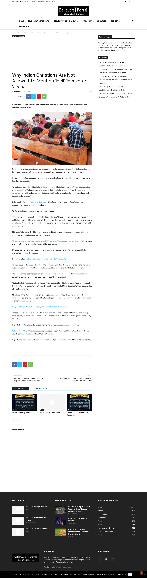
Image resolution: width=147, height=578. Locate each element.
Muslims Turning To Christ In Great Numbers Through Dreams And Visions (79, 509)
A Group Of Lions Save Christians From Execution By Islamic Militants (79, 531)
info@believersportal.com (63, 567)
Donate (54, 1)
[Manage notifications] (141, 573)
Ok (130, 574)
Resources (101, 21)
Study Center (87, 21)
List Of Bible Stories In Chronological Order (115, 93)
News (33, 1)
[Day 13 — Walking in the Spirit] (52, 402)
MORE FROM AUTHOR (39, 389)
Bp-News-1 (17, 91)
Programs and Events (43, 1)
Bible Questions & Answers (66, 21)
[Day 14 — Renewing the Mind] (24, 402)
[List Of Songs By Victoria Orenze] (60, 521)
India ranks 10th (18, 331)
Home (21, 21)
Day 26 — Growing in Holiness (36, 507)
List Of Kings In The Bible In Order (112, 90)
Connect (23, 26)
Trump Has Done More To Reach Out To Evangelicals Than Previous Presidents (27, 379)
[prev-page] (13, 419)
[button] (132, 21)
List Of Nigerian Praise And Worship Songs (115, 69)
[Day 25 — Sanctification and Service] (18, 521)
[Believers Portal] (73, 11)
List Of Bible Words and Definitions (112, 73)
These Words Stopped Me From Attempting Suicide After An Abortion (75, 379)
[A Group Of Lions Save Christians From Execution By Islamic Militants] (60, 532)
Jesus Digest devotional (38, 21)
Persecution (21, 36)
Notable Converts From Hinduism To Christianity (46, 259)
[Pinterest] (39, 96)
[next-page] (17, 419)
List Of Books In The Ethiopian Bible (112, 66)
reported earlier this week (36, 202)
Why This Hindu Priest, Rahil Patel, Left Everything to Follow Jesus (39, 307)
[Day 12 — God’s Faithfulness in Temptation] (79, 402)
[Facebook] (125, 1)
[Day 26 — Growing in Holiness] (18, 510)
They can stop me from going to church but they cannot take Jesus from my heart (46, 241)
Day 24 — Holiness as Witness (36, 529)
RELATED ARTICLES (21, 389)
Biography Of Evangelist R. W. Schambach (115, 97)
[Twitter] (133, 1)
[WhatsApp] (44, 96)
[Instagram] (129, 1)
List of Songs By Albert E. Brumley (112, 86)
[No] (144, 575)
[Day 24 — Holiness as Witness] (18, 532)
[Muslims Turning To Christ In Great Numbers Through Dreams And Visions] (60, 510)
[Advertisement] (52, 55)
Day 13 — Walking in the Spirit (50, 413)
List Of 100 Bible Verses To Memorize (113, 76)
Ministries (115, 21)
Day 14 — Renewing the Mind (21, 413)
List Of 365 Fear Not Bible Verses (111, 62)
